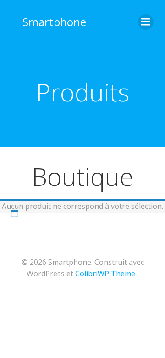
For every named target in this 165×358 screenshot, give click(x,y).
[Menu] (146, 22)
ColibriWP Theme (105, 273)
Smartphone (54, 21)
